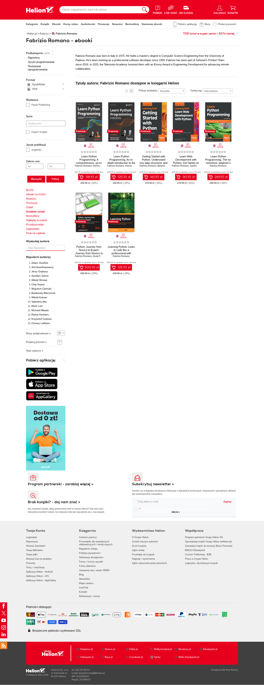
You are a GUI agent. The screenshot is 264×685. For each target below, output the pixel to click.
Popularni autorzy (38, 257)
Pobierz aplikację (187, 24)
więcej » (176, 512)
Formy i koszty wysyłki (91, 561)
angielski (36, 149)
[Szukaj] (144, 9)
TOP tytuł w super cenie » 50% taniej (208, 33)
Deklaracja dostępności (91, 557)
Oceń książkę (139, 546)
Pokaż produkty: (148, 90)
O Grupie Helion (140, 537)
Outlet (29, 207)
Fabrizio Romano (83, 166)
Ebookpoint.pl (210, 649)
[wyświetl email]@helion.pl (92, 673)
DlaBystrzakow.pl (163, 649)
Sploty (157, 657)
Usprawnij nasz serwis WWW (94, 570)
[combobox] (171, 90)
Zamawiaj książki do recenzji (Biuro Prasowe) (208, 546)
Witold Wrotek (39, 280)
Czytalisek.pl (136, 657)
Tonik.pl (234, 670)
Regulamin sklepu (88, 548)
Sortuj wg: (196, 90)
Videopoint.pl (87, 657)
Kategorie (32, 24)
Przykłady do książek (143, 554)
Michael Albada (40, 310)
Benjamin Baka (165, 166)
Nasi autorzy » (34, 350)
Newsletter (84, 579)
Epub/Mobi (48, 84)
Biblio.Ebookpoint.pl (189, 657)
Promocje (103, 24)
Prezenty (30, 563)
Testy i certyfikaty (35, 567)
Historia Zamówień (35, 546)
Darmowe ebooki (152, 24)
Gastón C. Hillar (197, 166)
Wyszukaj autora (37, 241)
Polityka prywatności (90, 553)
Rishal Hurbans (40, 314)
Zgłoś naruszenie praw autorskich (149, 563)
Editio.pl (133, 649)
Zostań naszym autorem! (145, 541)
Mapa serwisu (86, 583)
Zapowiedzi (32, 228)
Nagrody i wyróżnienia (143, 558)
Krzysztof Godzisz (41, 318)
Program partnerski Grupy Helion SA (204, 537)
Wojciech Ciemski (41, 288)
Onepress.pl (86, 649)
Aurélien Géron (40, 275)
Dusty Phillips (99, 256)
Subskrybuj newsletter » (153, 484)
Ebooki (56, 24)
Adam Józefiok (39, 262)
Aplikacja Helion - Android (39, 571)
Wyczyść (36, 178)
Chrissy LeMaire (40, 323)
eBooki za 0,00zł (35, 194)
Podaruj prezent (227, 24)
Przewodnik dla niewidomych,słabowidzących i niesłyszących (95, 543)
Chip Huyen (38, 284)
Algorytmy (34, 57)
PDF (48, 89)
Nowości (117, 24)
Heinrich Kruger (100, 166)
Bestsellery (132, 24)
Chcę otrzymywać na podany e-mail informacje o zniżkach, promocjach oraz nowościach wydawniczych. (174, 510)
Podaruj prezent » (36, 341)
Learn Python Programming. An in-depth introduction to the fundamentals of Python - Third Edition (121, 163)
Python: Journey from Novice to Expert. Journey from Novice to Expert (89, 251)
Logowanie (31, 537)
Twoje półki (32, 554)
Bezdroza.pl (185, 649)
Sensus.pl (110, 649)
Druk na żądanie (35, 233)
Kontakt (83, 592)
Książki (45, 24)
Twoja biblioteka (34, 550)
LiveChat (83, 587)
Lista (126, 91)
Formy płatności (87, 566)
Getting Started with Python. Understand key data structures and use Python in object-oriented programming (153, 163)
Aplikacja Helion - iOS (37, 576)
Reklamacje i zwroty (89, 596)
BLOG (30, 190)
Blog (81, 574)
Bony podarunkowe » (38, 333)
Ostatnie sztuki (35, 211)
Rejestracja (32, 541)
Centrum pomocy (88, 537)
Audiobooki (88, 24)
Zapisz (227, 501)
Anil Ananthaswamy (42, 267)
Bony (207, 24)
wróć (47, 53)
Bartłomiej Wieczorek (43, 293)
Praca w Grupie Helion (196, 558)
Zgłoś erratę (138, 550)
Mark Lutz (37, 306)
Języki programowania (41, 61)
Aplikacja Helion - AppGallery (41, 580)
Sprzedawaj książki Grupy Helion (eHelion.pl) (208, 541)
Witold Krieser (39, 297)
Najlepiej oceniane (36, 220)
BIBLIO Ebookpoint (195, 550)
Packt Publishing (40, 104)
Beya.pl (109, 657)
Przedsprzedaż (35, 224)
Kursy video (70, 24)
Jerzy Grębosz (39, 271)
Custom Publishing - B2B (198, 554)
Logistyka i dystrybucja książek (201, 563)
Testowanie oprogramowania (37, 68)
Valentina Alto (39, 301)
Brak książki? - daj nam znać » (54, 502)
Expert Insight (39, 131)
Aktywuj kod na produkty (39, 558)
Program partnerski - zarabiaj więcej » (60, 484)
